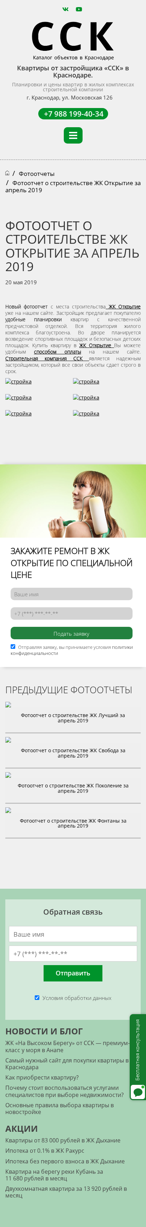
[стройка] (18, 385)
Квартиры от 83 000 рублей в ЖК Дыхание (62, 1140)
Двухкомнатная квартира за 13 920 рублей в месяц (66, 1192)
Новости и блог (44, 1031)
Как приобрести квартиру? (42, 1077)
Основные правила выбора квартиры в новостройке (59, 1108)
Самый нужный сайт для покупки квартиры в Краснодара (67, 1063)
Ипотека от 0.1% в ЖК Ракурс (44, 1151)
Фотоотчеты (37, 173)
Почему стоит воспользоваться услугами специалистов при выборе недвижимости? (64, 1091)
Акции (21, 1128)
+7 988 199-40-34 (73, 114)
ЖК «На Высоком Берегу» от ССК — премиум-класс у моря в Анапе (67, 1046)
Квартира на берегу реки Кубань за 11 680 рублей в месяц (54, 1175)
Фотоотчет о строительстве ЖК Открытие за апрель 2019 (73, 186)
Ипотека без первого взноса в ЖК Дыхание (65, 1161)
